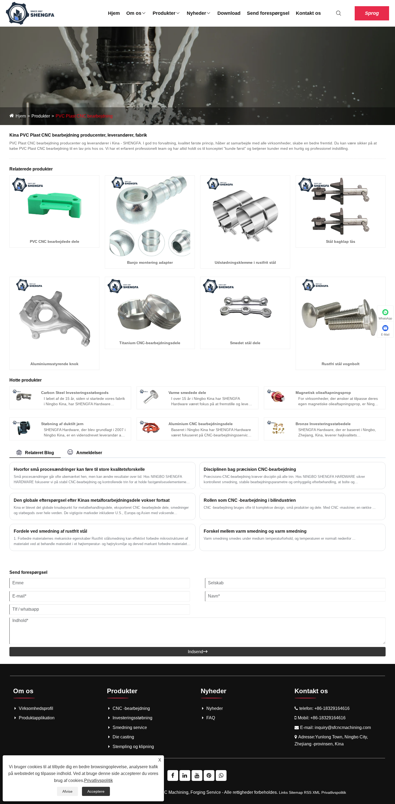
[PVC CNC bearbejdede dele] (54, 205)
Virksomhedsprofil (36, 708)
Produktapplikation (37, 718)
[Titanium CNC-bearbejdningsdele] (150, 306)
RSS (307, 792)
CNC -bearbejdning (131, 708)
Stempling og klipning (133, 746)
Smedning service (130, 727)
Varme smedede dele (187, 392)
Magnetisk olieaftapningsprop (323, 392)
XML (316, 792)
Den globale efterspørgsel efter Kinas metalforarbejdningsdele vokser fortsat (92, 500)
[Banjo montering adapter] (150, 215)
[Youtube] (197, 775)
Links (283, 792)
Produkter (164, 13)
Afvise (67, 791)
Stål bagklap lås (340, 241)
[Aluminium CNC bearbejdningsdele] (151, 427)
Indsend (197, 651)
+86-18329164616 (332, 708)
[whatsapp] (221, 775)
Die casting (123, 737)
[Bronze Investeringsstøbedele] (278, 427)
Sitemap (296, 792)
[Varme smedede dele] (151, 396)
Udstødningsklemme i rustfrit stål (245, 262)
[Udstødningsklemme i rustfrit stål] (245, 215)
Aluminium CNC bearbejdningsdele (200, 424)
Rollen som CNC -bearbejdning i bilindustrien (250, 500)
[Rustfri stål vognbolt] (340, 317)
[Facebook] (172, 775)
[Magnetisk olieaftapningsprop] (278, 396)
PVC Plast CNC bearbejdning (84, 116)
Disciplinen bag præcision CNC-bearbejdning (250, 469)
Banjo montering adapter (150, 262)
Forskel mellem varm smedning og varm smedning (255, 531)
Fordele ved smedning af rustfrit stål (50, 531)
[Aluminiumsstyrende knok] (54, 317)
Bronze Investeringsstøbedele (323, 424)
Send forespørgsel (268, 13)
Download (228, 13)
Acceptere (96, 791)
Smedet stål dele (245, 343)
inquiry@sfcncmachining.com (343, 727)
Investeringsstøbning (132, 718)
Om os (133, 13)
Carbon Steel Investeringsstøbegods (75, 392)
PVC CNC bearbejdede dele (54, 241)
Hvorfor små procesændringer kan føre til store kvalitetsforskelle (79, 469)
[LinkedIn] (184, 775)
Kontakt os (308, 13)
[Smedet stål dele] (245, 306)
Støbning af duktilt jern (62, 424)
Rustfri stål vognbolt (341, 364)
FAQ (210, 718)
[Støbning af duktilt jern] (23, 427)
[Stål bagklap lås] (340, 205)
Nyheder (196, 13)
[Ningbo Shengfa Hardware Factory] (30, 13)
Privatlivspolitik (333, 792)
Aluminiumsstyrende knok (54, 364)
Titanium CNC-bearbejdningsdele (149, 343)
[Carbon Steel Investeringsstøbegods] (23, 396)
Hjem (114, 13)
